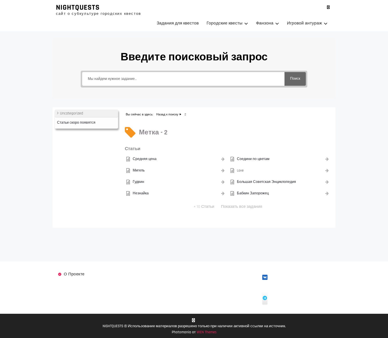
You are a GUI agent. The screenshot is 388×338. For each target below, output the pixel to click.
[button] (86, 113)
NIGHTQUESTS (78, 7)
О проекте (74, 274)
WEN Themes (206, 332)
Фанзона (264, 23)
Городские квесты (224, 23)
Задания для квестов (178, 23)
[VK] (328, 7)
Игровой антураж (304, 23)
